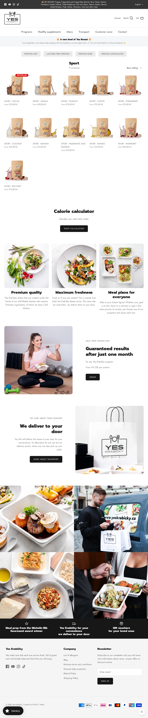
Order (92, 377)
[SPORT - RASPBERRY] (131, 128)
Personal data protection (75, 669)
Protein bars (85, 53)
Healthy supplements (49, 32)
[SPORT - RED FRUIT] (17, 170)
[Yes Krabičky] (12, 18)
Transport (84, 32)
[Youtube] (10, 4)
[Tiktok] (18, 4)
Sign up (105, 681)
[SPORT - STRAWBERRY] (131, 85)
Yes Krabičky (17, 704)
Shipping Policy (71, 678)
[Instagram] (14, 4)
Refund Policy (70, 673)
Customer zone (103, 32)
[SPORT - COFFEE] (102, 85)
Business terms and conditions (78, 664)
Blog (66, 659)
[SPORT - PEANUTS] (74, 85)
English (137, 4)
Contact (122, 32)
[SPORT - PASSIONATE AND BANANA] (74, 128)
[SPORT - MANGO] (102, 128)
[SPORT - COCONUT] (17, 128)
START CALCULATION (74, 228)
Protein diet (31, 53)
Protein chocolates (112, 53)
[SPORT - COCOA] (17, 85)
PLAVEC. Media (38, 704)
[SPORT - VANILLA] (45, 85)
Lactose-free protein (58, 53)
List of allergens (71, 655)
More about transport (46, 459)
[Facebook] (5, 4)
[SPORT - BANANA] (45, 128)
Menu (70, 32)
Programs (26, 32)
